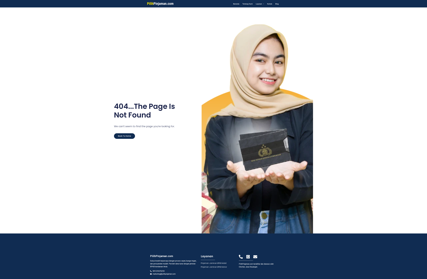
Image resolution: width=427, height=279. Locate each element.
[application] (263, 4)
